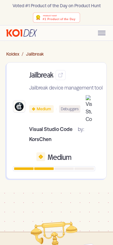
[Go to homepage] (21, 33)
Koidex (12, 54)
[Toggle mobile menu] (102, 33)
